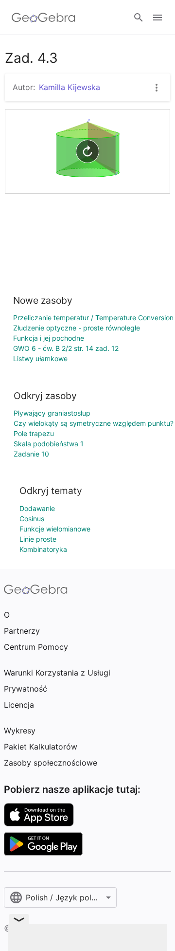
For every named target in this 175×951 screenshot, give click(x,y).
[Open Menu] (157, 17)
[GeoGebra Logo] (43, 17)
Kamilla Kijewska (69, 87)
